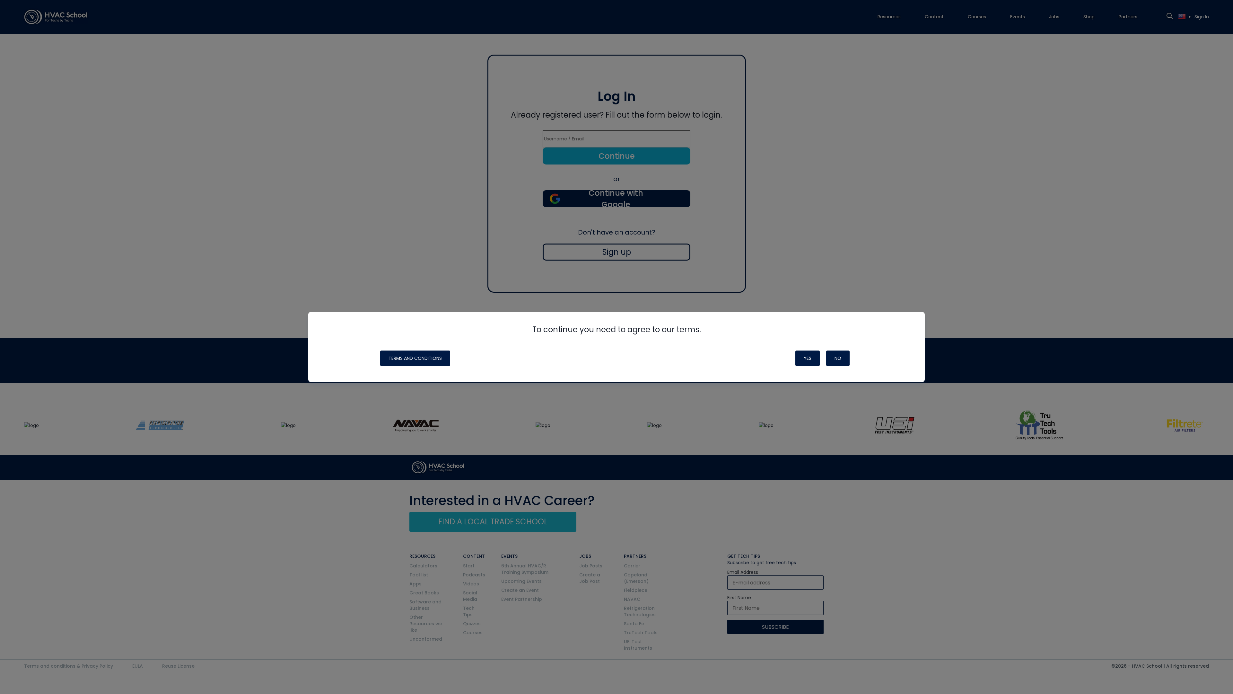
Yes (807, 358)
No (838, 358)
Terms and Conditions (415, 358)
